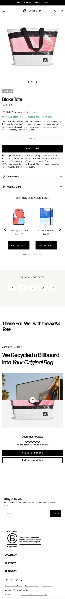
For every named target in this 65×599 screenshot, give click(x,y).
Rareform (15, 595)
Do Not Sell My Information (17, 590)
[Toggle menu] (3, 11)
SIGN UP (55, 513)
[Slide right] (36, 82)
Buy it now (32, 149)
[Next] (60, 229)
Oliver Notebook (46, 230)
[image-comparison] (32, 400)
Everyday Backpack (19, 230)
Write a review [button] (32, 452)
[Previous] (5, 229)
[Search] (55, 11)
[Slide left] (28, 82)
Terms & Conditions (13, 586)
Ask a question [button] (32, 460)
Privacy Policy (31, 586)
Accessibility (47, 586)
